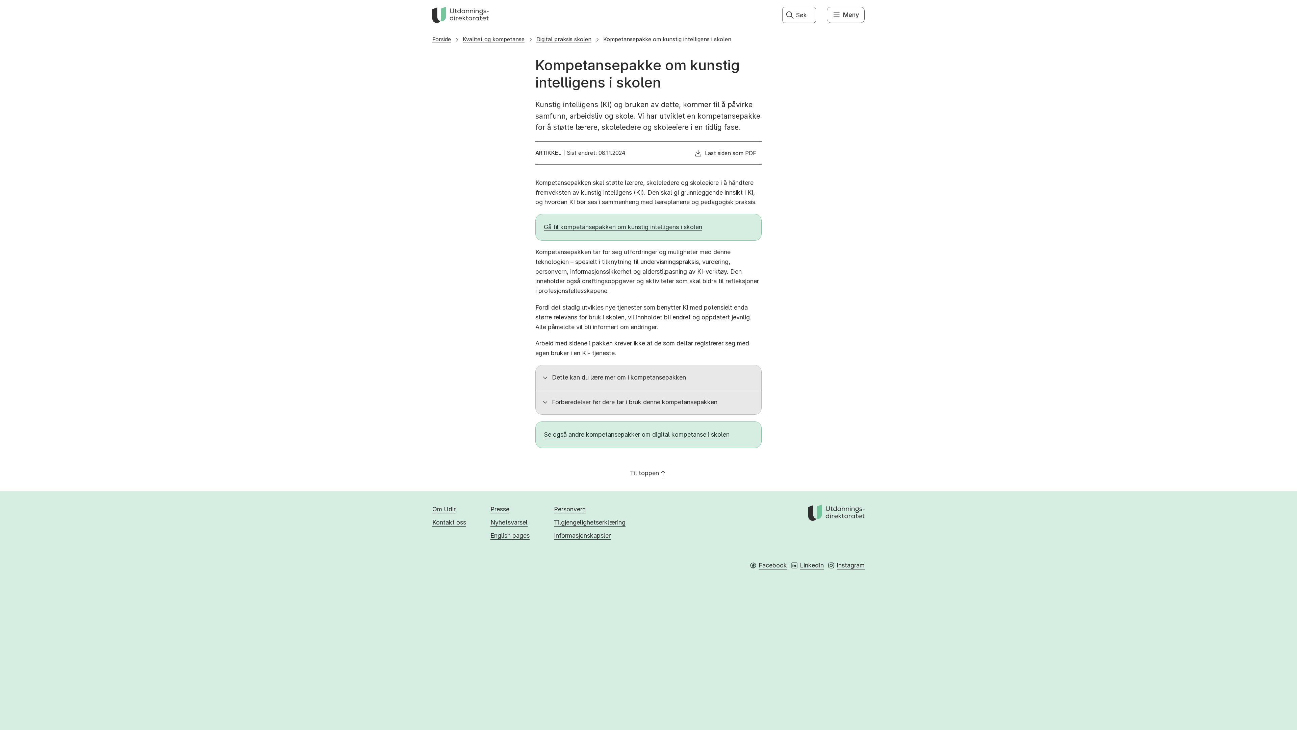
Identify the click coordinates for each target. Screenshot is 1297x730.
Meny (851, 14)
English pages (510, 535)
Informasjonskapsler (582, 535)
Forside (441, 39)
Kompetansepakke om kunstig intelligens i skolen (667, 39)
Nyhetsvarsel (509, 522)
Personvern (570, 509)
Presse (499, 509)
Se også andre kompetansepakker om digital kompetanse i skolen (637, 434)
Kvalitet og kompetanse (494, 39)
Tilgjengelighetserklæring (590, 522)
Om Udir (444, 509)
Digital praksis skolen (563, 39)
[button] (648, 377)
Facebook (773, 565)
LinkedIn (812, 565)
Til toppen (644, 473)
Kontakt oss (449, 522)
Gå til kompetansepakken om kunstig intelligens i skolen (623, 226)
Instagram (851, 565)
